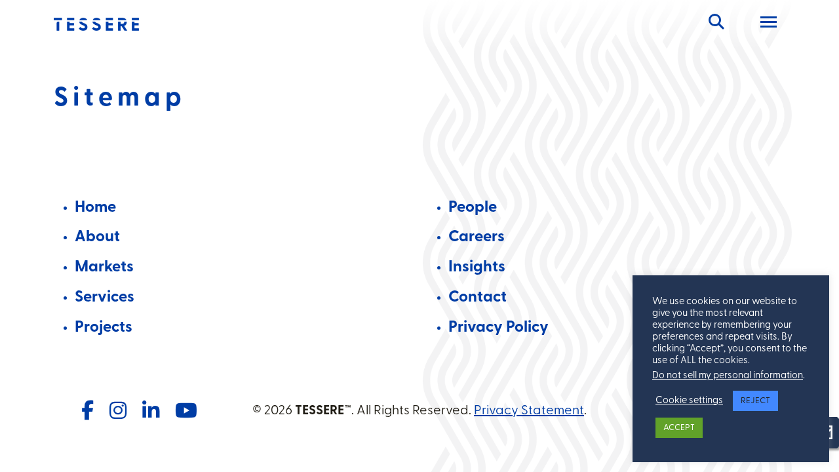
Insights (476, 267)
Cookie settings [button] (689, 401)
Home (95, 208)
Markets (104, 267)
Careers (476, 237)
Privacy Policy (498, 328)
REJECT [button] (755, 401)
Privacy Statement (529, 411)
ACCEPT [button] (679, 427)
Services (104, 297)
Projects (103, 328)
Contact (477, 297)
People (472, 208)
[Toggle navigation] (768, 24)
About (97, 237)
